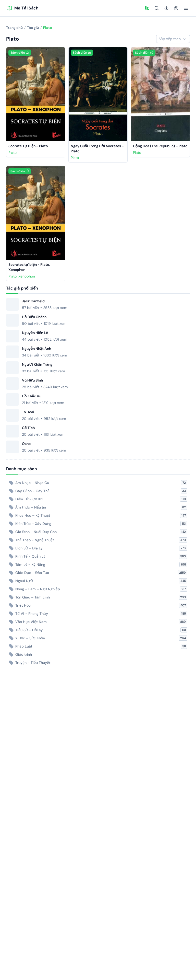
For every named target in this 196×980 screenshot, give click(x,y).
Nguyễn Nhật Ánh (36, 348)
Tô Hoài (28, 412)
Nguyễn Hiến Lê (35, 332)
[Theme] (166, 8)
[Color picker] (147, 8)
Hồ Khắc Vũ (31, 396)
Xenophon (26, 276)
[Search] (157, 8)
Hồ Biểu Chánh (34, 317)
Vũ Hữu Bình (32, 380)
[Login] (176, 8)
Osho (26, 443)
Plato (12, 152)
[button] (147, 8)
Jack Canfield (33, 301)
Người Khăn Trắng (37, 364)
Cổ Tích (28, 427)
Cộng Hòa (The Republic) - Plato (160, 146)
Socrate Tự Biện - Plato (28, 146)
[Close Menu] (186, 8)
